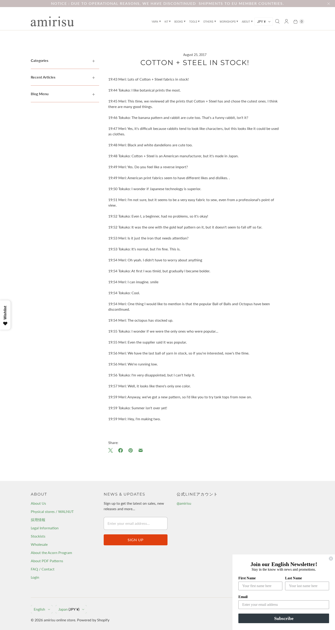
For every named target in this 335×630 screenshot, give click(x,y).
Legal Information (45, 528)
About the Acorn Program (51, 552)
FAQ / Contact (42, 569)
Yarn (155, 22)
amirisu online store (59, 620)
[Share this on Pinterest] (131, 450)
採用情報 (38, 519)
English (39, 609)
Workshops (228, 22)
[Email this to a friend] (141, 450)
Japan (68, 609)
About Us (38, 503)
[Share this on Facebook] (121, 450)
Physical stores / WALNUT (52, 511)
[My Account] (286, 21)
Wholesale (39, 544)
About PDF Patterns (47, 561)
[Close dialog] (331, 558)
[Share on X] (112, 450)
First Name (247, 578)
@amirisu (184, 503)
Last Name (293, 578)
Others (208, 22)
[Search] (277, 21)
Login (35, 577)
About (246, 22)
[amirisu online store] (52, 21)
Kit (166, 22)
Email (242, 597)
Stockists (38, 536)
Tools (193, 22)
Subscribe (284, 618)
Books (178, 22)
